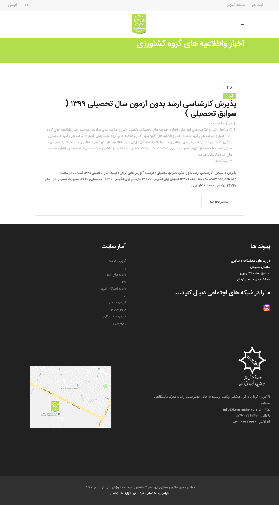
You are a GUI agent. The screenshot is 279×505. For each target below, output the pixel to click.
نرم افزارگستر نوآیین (123, 493)
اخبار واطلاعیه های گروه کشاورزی (133, 148)
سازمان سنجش (260, 267)
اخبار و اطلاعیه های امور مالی (198, 129)
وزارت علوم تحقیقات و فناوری (250, 261)
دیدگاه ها (221, 161)
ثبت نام (257, 5)
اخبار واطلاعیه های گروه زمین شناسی (105, 142)
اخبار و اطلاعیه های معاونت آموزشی (104, 129)
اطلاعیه (202, 155)
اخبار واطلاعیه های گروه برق (162, 136)
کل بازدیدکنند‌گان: (114, 316)
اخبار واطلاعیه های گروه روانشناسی (194, 142)
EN (27, 5)
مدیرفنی (214, 123)
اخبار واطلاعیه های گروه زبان (150, 142)
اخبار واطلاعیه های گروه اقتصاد (203, 136)
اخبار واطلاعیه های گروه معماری (89, 148)
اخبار (222, 129)
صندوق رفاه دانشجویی (255, 273)
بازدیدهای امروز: (115, 274)
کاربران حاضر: (117, 261)
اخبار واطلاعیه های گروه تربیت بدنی (119, 136)
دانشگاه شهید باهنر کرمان (253, 279)
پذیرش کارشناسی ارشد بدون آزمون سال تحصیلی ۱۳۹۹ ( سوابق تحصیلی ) (150, 109)
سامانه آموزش (235, 5)
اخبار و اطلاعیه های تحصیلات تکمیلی (153, 129)
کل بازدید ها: (117, 302)
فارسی (13, 5)
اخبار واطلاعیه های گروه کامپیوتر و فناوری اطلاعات (190, 148)
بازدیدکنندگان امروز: (113, 288)
